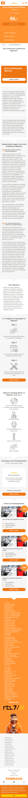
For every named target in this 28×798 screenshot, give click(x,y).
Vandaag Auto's (8, 737)
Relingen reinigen (8, 683)
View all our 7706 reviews (14, 490)
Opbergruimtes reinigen (9, 681)
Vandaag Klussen (8, 739)
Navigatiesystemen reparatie (11, 617)
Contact (14, 773)
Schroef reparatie (8, 660)
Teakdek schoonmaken (9, 694)
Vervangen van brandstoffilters (11, 631)
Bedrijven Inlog (14, 775)
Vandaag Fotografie (8, 765)
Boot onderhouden (8, 609)
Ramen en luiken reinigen (10, 655)
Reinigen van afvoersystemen (11, 656)
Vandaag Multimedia (9, 753)
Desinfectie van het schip (10, 675)
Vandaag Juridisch (8, 752)
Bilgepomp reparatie (9, 606)
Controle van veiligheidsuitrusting (12, 614)
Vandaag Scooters (8, 757)
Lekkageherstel (8, 676)
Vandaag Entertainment (9, 749)
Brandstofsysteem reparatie (10, 640)
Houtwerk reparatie (8, 645)
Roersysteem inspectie (9, 625)
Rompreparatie (7, 658)
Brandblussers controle (9, 639)
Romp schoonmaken (9, 686)
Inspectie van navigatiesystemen (12, 647)
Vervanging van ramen (9, 697)
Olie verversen (7, 619)
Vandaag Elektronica (9, 758)
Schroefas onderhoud (9, 627)
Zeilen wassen (7, 699)
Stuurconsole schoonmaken (11, 692)
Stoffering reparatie (8, 691)
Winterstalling (7, 633)
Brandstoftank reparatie (9, 611)
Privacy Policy (14, 771)
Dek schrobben (8, 673)
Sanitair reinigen (8, 688)
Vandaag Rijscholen (9, 747)
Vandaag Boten (8, 744)
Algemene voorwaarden (14, 770)
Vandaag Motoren (8, 745)
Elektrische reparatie (9, 643)
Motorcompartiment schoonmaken (12, 678)
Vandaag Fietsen (8, 750)
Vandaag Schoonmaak (9, 755)
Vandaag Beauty (8, 742)
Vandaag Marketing (8, 763)
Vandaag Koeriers (8, 740)
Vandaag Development (9, 761)
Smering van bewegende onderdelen (13, 628)
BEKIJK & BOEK (14, 79)
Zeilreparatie (7, 664)
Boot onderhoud (8, 607)
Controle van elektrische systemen (12, 612)
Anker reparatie (8, 668)
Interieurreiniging (8, 648)
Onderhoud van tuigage (9, 620)
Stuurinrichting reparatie (10, 663)
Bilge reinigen (7, 670)
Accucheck (7, 602)
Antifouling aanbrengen (9, 604)
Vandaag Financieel (9, 760)
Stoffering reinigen (8, 689)
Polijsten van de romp (9, 622)
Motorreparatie (7, 650)
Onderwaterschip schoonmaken (11, 653)
